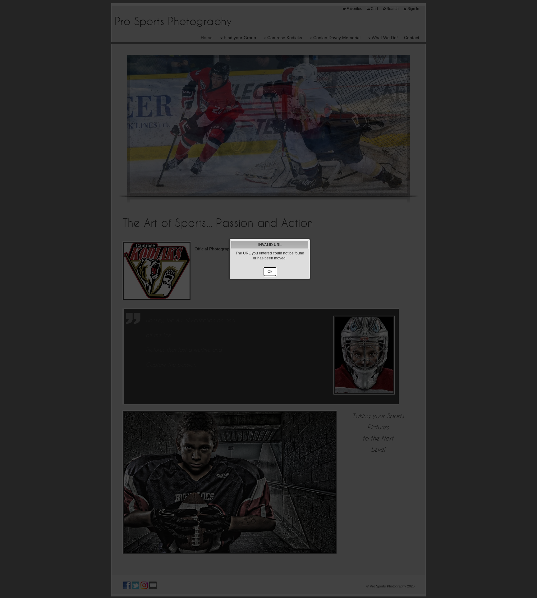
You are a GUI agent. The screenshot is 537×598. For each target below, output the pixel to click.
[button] (270, 271)
